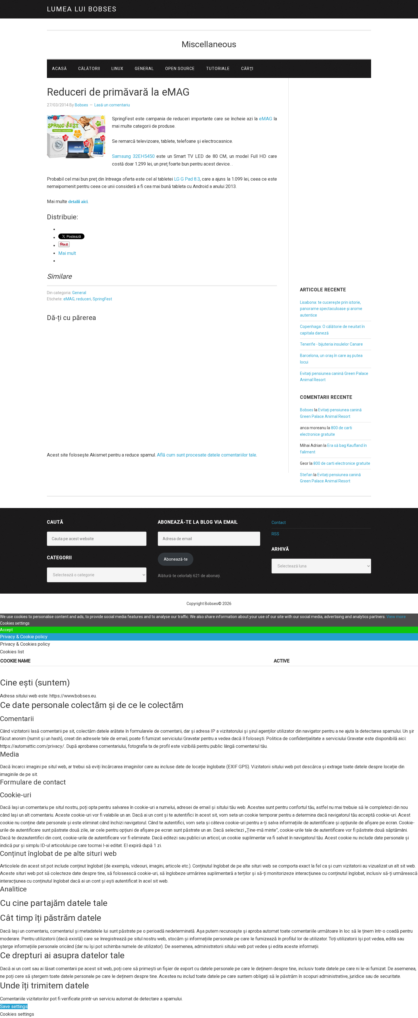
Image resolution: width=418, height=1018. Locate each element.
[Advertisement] (335, 190)
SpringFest (102, 299)
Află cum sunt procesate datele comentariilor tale (206, 455)
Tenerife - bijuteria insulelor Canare (331, 344)
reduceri (83, 299)
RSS (275, 534)
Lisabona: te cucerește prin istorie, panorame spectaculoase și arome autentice (331, 309)
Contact (279, 522)
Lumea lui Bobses (82, 9)
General (79, 292)
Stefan (306, 474)
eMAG (265, 118)
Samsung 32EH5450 (133, 156)
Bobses (306, 410)
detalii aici (78, 201)
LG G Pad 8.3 (187, 179)
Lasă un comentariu (112, 105)
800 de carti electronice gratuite (341, 463)
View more (396, 616)
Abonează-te (176, 559)
